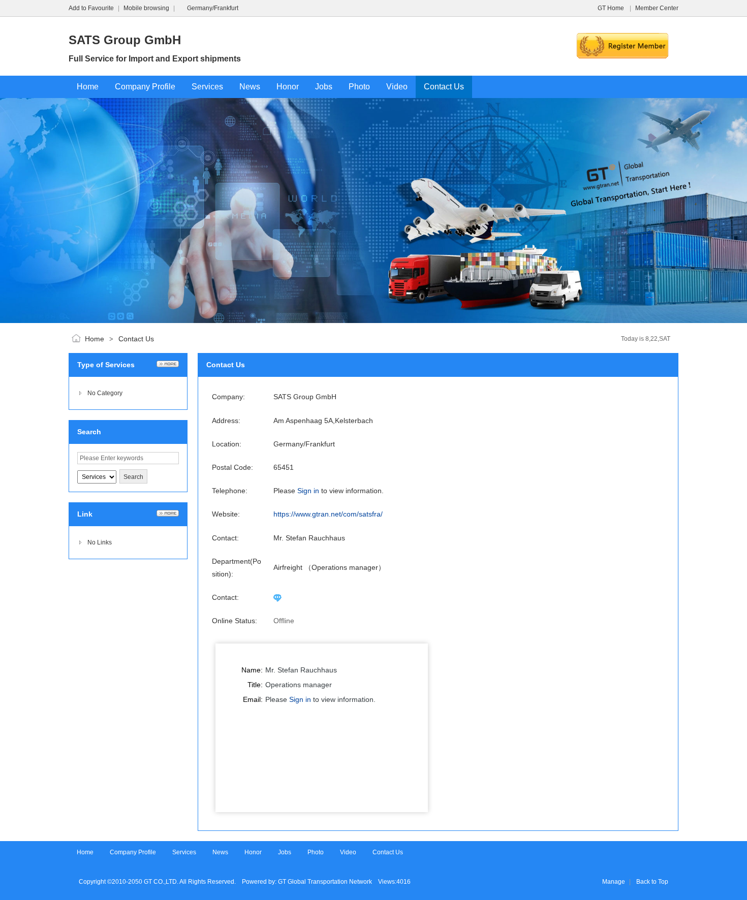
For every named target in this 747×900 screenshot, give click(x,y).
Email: (253, 699)
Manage (613, 881)
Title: (255, 685)
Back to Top (652, 881)
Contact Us (136, 339)
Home (94, 339)
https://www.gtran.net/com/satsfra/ (328, 514)
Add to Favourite (91, 8)
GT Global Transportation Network (325, 881)
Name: (252, 670)
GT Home (612, 8)
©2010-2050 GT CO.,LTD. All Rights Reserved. (171, 881)
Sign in (308, 491)
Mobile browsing (146, 8)
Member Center (656, 8)
